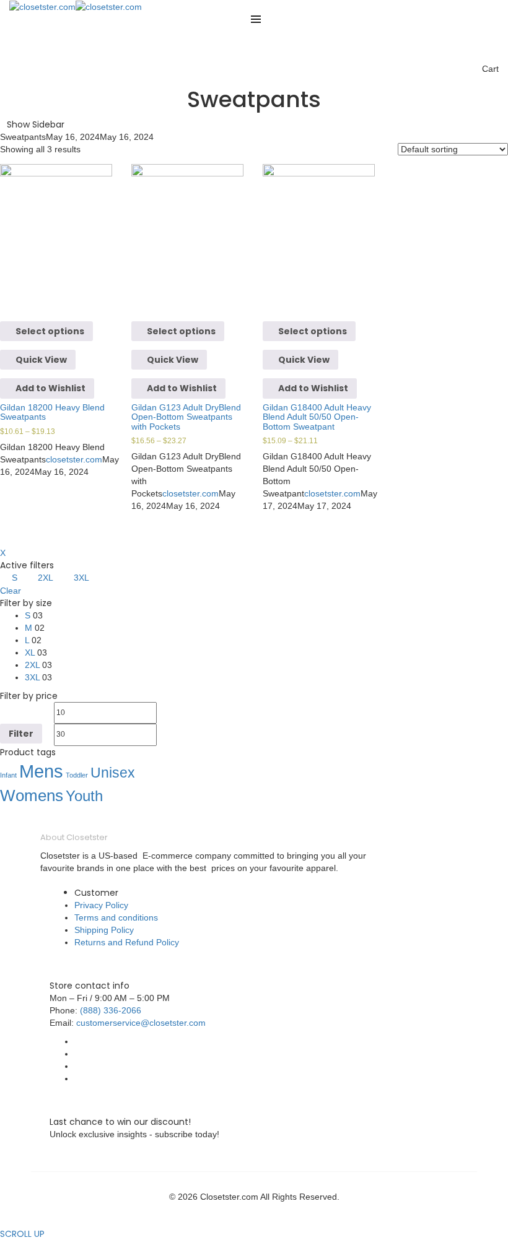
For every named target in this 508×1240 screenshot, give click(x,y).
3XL (81, 578)
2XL (45, 578)
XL (30, 652)
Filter (21, 733)
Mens (41, 771)
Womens (31, 795)
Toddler (77, 775)
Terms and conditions (116, 917)
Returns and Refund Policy (126, 942)
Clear (10, 591)
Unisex (112, 773)
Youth (84, 796)
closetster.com (74, 459)
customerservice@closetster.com (141, 1023)
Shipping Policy (104, 930)
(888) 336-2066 (110, 1010)
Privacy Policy (101, 905)
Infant (8, 775)
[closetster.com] (42, 6)
